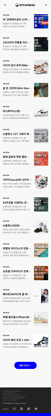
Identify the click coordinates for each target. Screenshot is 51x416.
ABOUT (5, 409)
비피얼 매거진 (25, 6)
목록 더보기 (24, 365)
